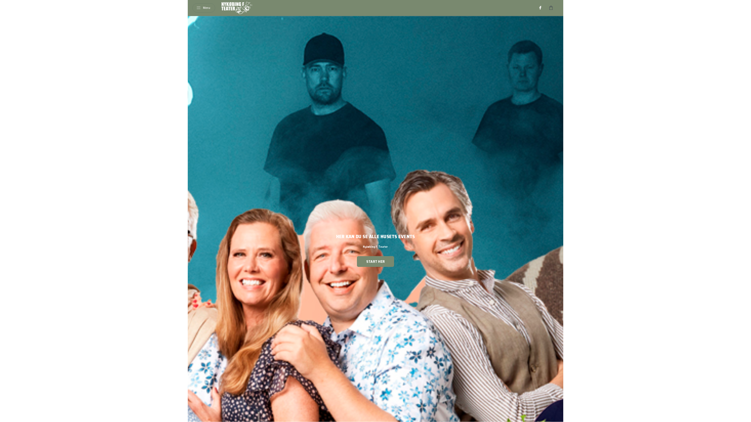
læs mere (375, 261)
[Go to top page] (744, 417)
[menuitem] (540, 8)
